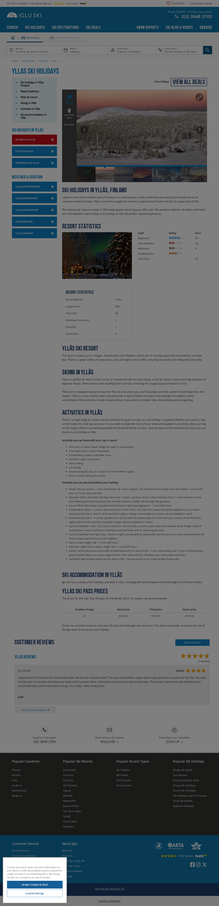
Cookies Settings (34, 893)
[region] (35, 880)
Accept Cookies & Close (35, 884)
